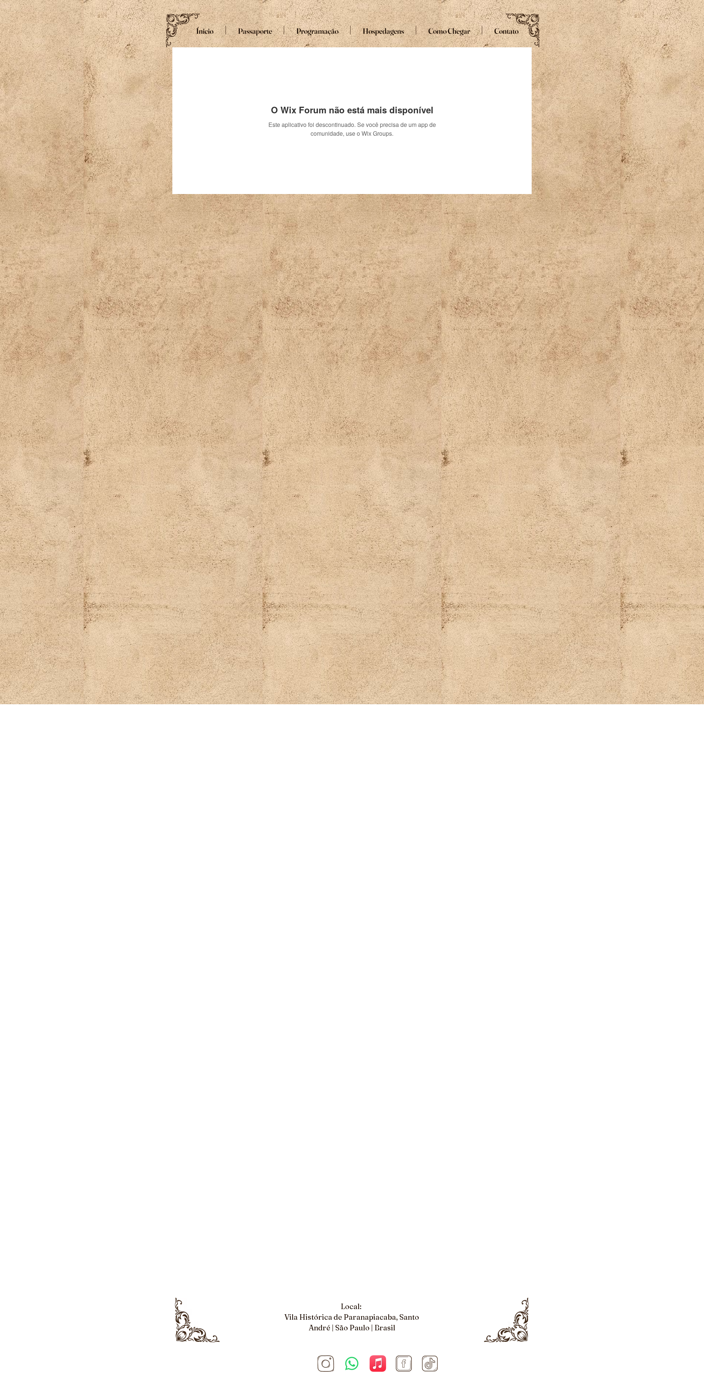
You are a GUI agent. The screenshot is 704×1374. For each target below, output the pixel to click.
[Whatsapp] (352, 1363)
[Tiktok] (430, 1363)
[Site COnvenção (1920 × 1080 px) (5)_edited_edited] (326, 1363)
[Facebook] (404, 1363)
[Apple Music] (378, 1363)
